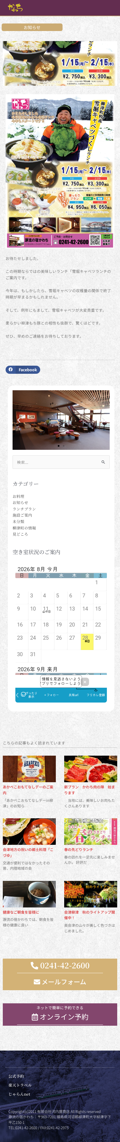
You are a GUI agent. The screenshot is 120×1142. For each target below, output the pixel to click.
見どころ (20, 534)
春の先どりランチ (78, 849)
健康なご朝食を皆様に (21, 912)
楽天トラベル (20, 1085)
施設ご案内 (22, 515)
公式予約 (16, 1076)
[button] (23, 370)
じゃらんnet (19, 1094)
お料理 (18, 496)
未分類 (18, 521)
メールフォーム (63, 981)
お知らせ (20, 502)
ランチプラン (24, 509)
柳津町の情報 (24, 528)
